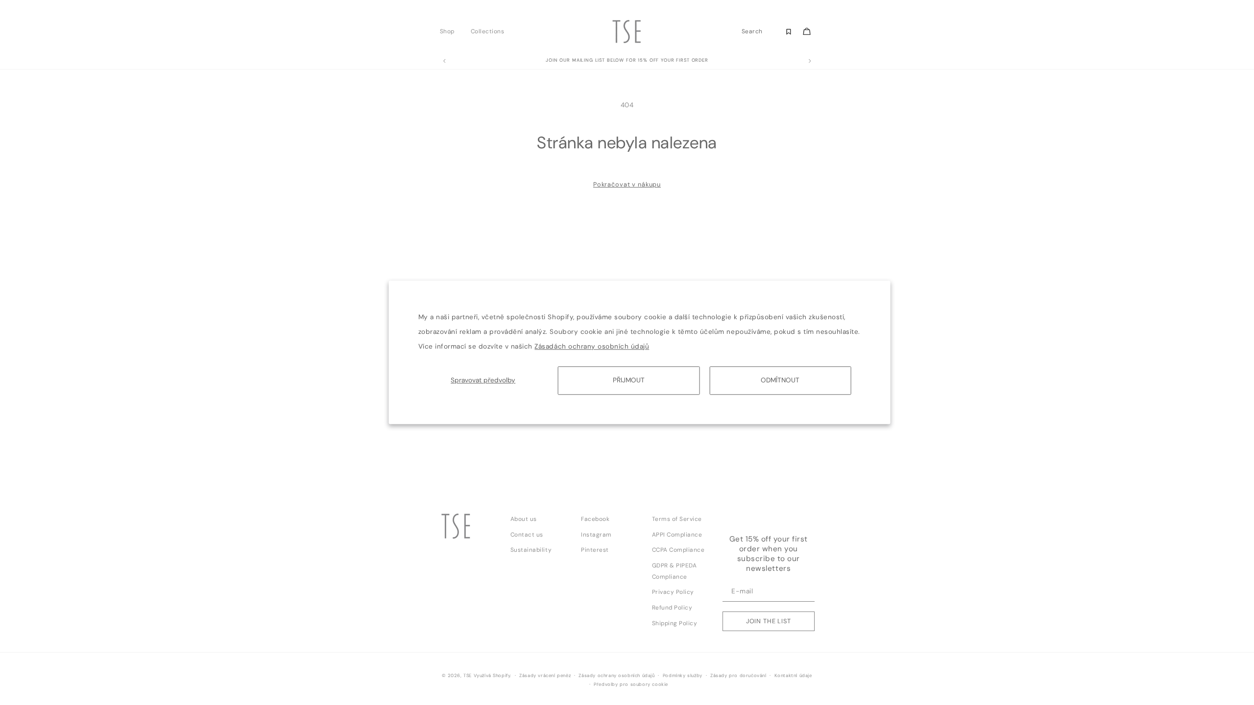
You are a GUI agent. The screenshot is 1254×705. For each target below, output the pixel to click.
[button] (449, 31)
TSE (467, 676)
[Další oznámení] (809, 61)
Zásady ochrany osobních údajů (616, 676)
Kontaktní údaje (793, 676)
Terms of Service (677, 519)
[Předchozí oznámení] (444, 61)
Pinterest (595, 550)
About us (523, 519)
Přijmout (629, 380)
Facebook (595, 519)
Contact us (526, 535)
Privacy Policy (673, 592)
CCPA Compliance (678, 550)
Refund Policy (672, 607)
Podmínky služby (682, 676)
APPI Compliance (677, 535)
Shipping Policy (675, 623)
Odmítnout (780, 380)
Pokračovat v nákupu (627, 184)
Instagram (596, 535)
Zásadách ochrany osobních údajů (591, 346)
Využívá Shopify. (493, 676)
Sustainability (531, 550)
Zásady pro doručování (738, 676)
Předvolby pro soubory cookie (631, 684)
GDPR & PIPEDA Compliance (674, 571)
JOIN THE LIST (768, 621)
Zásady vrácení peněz (545, 676)
